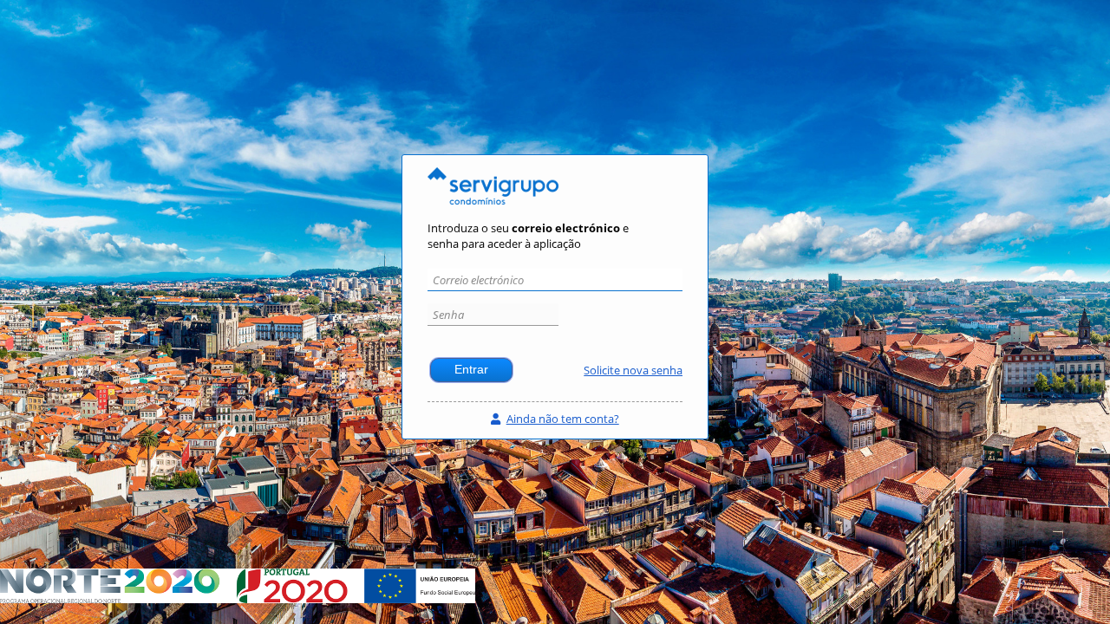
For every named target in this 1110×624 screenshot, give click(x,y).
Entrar (471, 369)
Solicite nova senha (633, 370)
